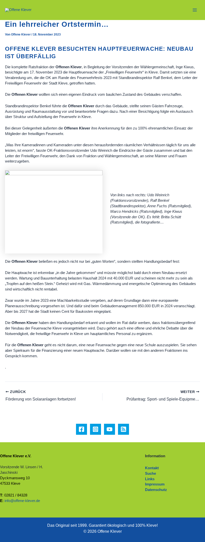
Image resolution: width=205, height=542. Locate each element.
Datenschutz (156, 490)
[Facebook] (81, 429)
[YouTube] (109, 429)
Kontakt (152, 468)
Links (149, 479)
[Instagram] (95, 429)
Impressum (154, 484)
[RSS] (123, 429)
